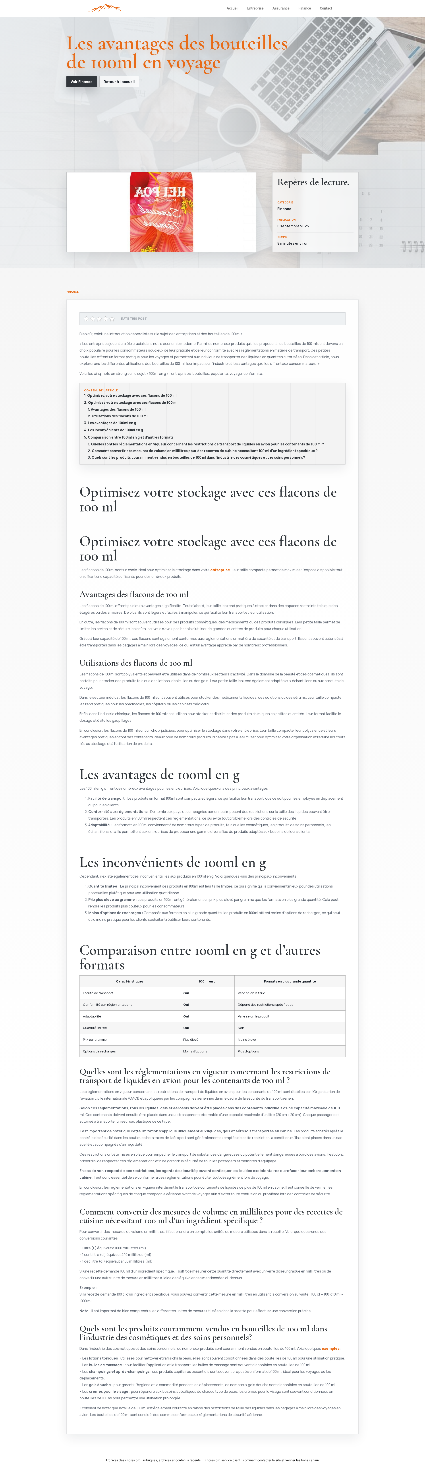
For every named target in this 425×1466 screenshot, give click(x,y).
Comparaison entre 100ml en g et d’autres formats (131, 437)
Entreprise (255, 8)
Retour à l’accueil (119, 81)
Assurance (281, 8)
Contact (326, 8)
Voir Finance (82, 81)
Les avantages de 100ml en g (112, 423)
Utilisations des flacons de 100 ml (119, 416)
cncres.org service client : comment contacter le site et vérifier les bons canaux (262, 1460)
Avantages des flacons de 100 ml (118, 409)
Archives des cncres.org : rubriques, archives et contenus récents (153, 1460)
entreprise (220, 569)
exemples (331, 1348)
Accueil (232, 8)
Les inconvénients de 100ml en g (115, 430)
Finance (304, 8)
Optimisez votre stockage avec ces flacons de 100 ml (131, 395)
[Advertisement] (212, 130)
